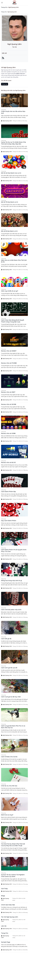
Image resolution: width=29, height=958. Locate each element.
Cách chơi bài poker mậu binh (11, 609)
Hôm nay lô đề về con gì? (9, 291)
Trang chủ (4, 7)
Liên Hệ (3, 926)
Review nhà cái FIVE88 (9, 363)
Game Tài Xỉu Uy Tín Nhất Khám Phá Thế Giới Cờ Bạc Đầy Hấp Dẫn (13, 143)
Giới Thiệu (4, 888)
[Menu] (2, 2)
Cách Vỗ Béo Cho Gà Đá (9, 757)
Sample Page (5, 942)
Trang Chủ (4, 933)
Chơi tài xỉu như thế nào (9, 786)
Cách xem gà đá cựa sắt (9, 668)
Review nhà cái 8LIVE (8, 462)
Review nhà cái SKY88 (8, 404)
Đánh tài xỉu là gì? (7, 815)
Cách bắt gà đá (6, 638)
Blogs (3, 896)
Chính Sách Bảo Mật (8, 905)
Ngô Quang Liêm (7, 120)
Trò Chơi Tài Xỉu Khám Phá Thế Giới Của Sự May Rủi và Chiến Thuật (13, 844)
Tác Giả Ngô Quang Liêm (9, 917)
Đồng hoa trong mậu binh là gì (11, 580)
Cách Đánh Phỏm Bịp (8, 491)
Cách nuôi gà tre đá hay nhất (11, 697)
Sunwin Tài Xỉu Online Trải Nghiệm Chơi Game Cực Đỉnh (13, 875)
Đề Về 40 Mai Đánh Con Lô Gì (11, 173)
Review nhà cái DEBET (8, 351)
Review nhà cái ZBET (8, 392)
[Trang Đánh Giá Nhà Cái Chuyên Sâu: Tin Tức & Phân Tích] (14, 2)
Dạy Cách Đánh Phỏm (8, 520)
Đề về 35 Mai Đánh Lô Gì (9, 231)
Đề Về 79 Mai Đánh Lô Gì (9, 202)
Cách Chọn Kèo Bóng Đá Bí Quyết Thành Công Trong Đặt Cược (12, 321)
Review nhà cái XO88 (8, 433)
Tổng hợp (4, 84)
